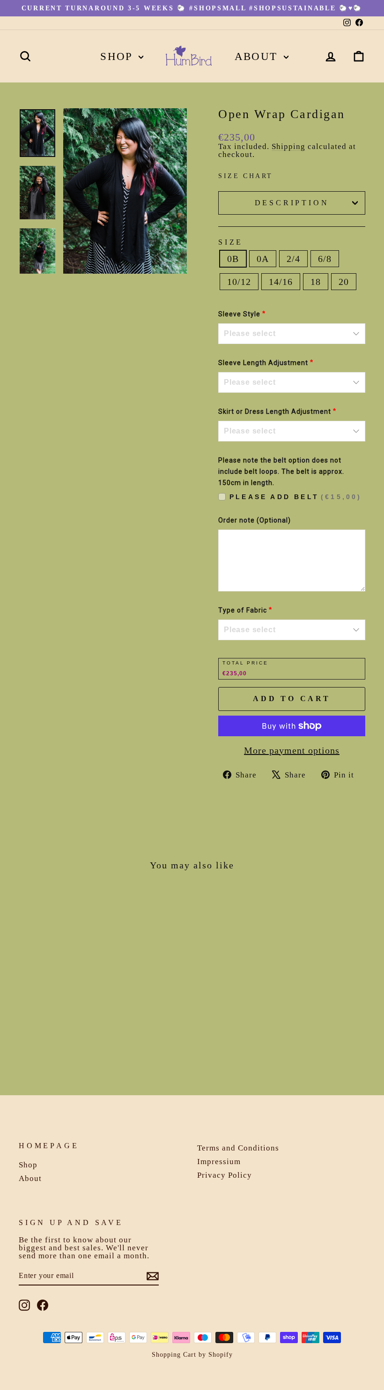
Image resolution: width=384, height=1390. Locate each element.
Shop (118, 56)
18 (315, 282)
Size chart (245, 175)
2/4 (293, 259)
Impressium (219, 1161)
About (258, 56)
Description (292, 203)
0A (263, 259)
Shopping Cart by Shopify (192, 1354)
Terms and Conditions (238, 1147)
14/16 (281, 282)
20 (344, 282)
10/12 (239, 282)
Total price (245, 662)
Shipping (288, 146)
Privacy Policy (224, 1175)
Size (230, 242)
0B (233, 259)
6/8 (325, 259)
